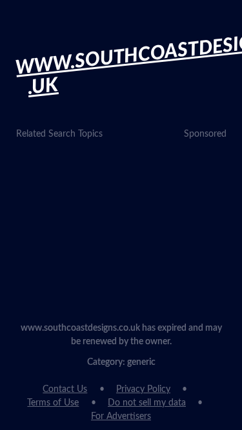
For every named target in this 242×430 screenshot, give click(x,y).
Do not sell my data (147, 402)
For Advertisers (121, 416)
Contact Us (65, 389)
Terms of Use (53, 402)
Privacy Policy (143, 389)
